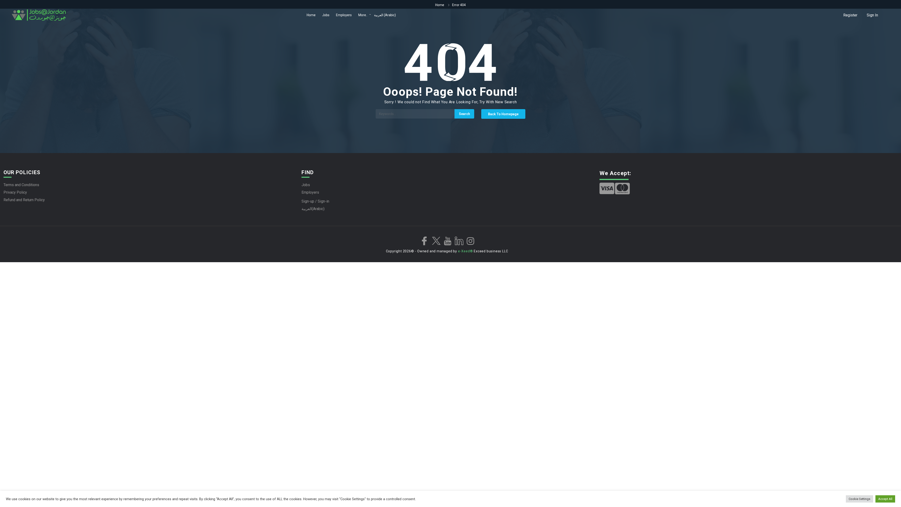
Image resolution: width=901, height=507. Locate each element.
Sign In (872, 15)
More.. (362, 15)
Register (850, 15)
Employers (344, 15)
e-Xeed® (465, 251)
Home (311, 15)
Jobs (325, 15)
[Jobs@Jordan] (158, 15)
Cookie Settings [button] (859, 499)
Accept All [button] (885, 499)
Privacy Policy (15, 192)
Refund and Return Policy (24, 200)
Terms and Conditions (21, 185)
